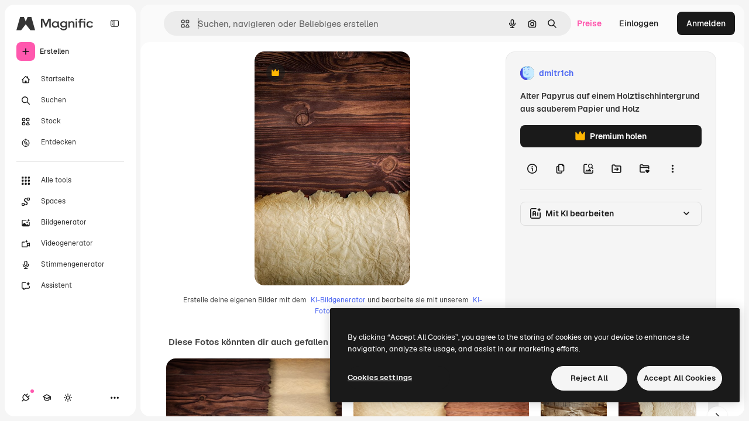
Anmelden (706, 23)
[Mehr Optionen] (672, 168)
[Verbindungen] (25, 397)
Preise (589, 23)
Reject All (589, 378)
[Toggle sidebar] (114, 23)
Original (329, 73)
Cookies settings (380, 377)
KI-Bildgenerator (338, 300)
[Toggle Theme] (68, 397)
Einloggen (638, 23)
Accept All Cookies (680, 378)
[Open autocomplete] (180, 23)
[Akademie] (46, 397)
